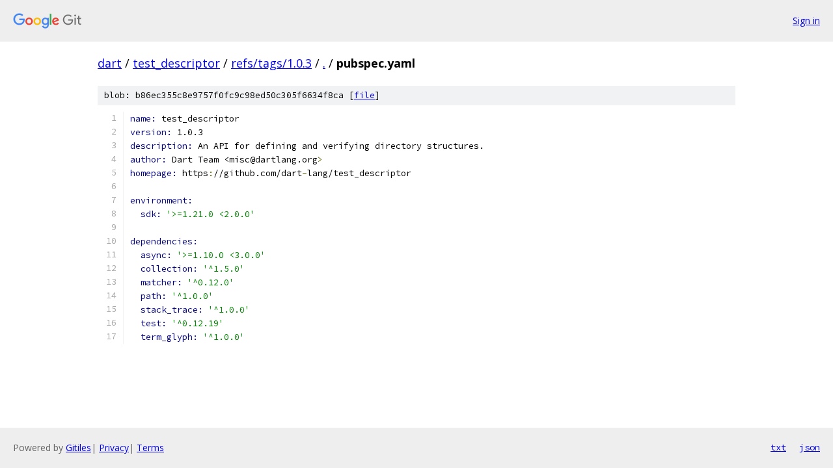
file (364, 95)
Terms (150, 447)
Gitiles (78, 447)
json (809, 447)
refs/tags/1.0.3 (271, 63)
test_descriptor (176, 63)
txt (778, 447)
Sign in (806, 20)
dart (110, 63)
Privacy (114, 447)
